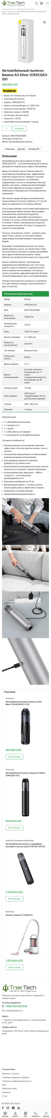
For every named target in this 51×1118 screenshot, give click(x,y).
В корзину (19, 128)
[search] (36, 3)
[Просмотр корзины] (41, 3)
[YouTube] (18, 1108)
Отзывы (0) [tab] (33, 149)
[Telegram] (13, 1108)
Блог (4, 1085)
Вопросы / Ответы (10, 1073)
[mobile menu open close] (47, 3)
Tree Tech (14, 1103)
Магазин (5, 1116)
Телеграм (46, 1116)
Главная (5, 9)
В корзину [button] (16, 827)
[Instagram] (7, 1108)
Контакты (6, 1092)
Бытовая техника (17, 9)
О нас (4, 1096)
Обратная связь (9, 1088)
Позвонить (36, 1116)
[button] (44, 22)
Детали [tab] (21, 149)
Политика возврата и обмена (15, 1077)
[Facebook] (3, 1108)
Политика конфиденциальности (16, 1081)
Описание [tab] (10, 149)
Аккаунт (15, 1116)
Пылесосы (11, 11)
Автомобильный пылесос (21, 141)
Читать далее (14, 756)
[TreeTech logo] (13, 3)
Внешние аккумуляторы (24, 840)
